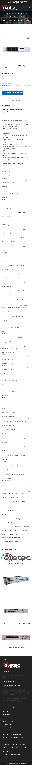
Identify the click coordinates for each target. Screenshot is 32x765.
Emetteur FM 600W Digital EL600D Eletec (15, 748)
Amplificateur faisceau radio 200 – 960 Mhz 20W (16, 624)
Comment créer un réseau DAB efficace (14, 744)
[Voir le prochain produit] (29, 33)
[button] (28, 38)
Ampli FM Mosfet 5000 (16, 563)
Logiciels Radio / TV (8, 728)
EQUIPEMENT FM (11, 20)
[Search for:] (29, 7)
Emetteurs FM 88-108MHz (24, 20)
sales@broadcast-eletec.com (11, 686)
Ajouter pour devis (12, 93)
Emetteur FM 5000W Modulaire (12, 754)
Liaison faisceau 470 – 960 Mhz (16, 595)
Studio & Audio (7, 724)
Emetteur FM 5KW (8, 741)
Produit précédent (9, 33)
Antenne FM (6, 714)
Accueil (3, 20)
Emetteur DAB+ (7, 751)
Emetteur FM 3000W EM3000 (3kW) (13, 734)
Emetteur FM (7, 711)
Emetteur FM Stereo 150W (16, 647)
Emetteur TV (6, 718)
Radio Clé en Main (8, 721)
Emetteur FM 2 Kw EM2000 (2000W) (13, 737)
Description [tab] (16, 100)
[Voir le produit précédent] (3, 33)
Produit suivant (23, 33)
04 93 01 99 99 (10, 2)
